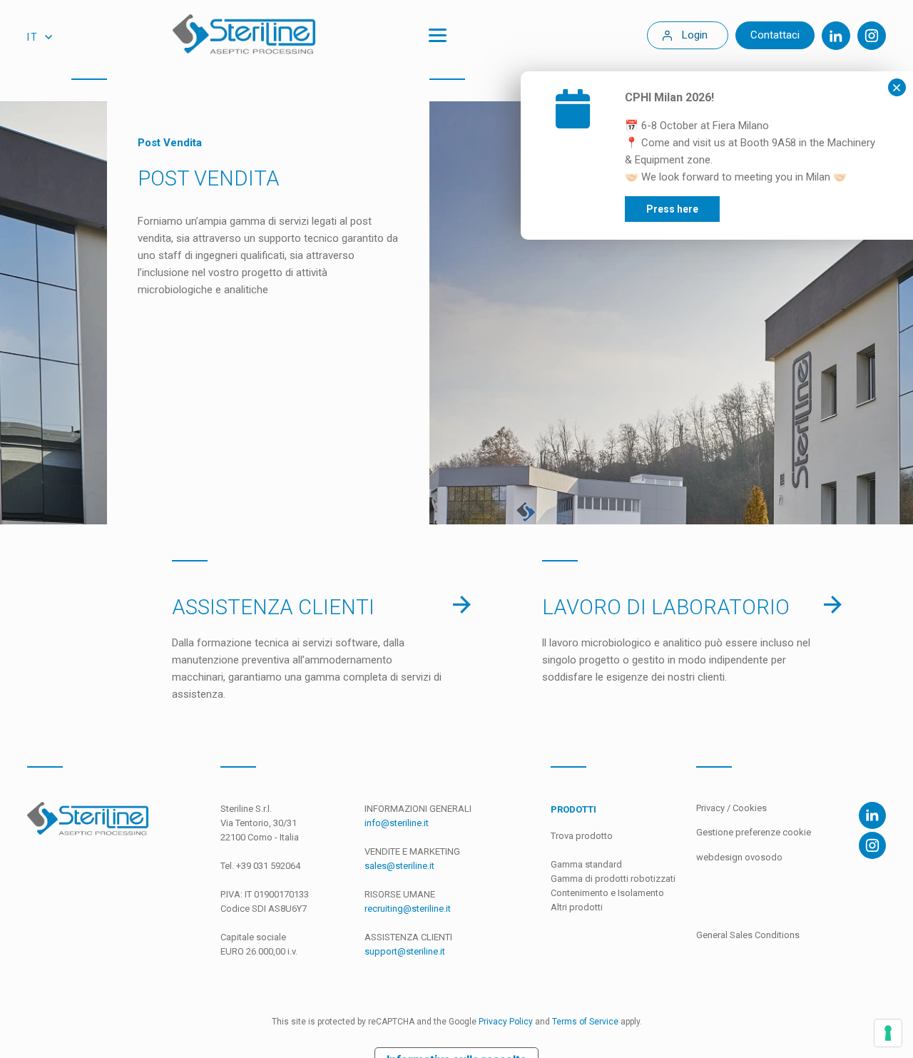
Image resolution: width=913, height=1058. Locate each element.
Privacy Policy (506, 1022)
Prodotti (573, 809)
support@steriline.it (404, 951)
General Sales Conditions (748, 935)
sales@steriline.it (399, 865)
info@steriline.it (396, 823)
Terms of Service (585, 1022)
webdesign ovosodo (739, 857)
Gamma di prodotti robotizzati (613, 878)
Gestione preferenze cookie (753, 832)
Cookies (750, 808)
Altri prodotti (577, 907)
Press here (672, 209)
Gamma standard (586, 864)
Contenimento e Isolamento (607, 892)
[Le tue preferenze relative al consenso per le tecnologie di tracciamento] (888, 1033)
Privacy (711, 808)
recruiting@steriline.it (407, 908)
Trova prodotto (582, 835)
